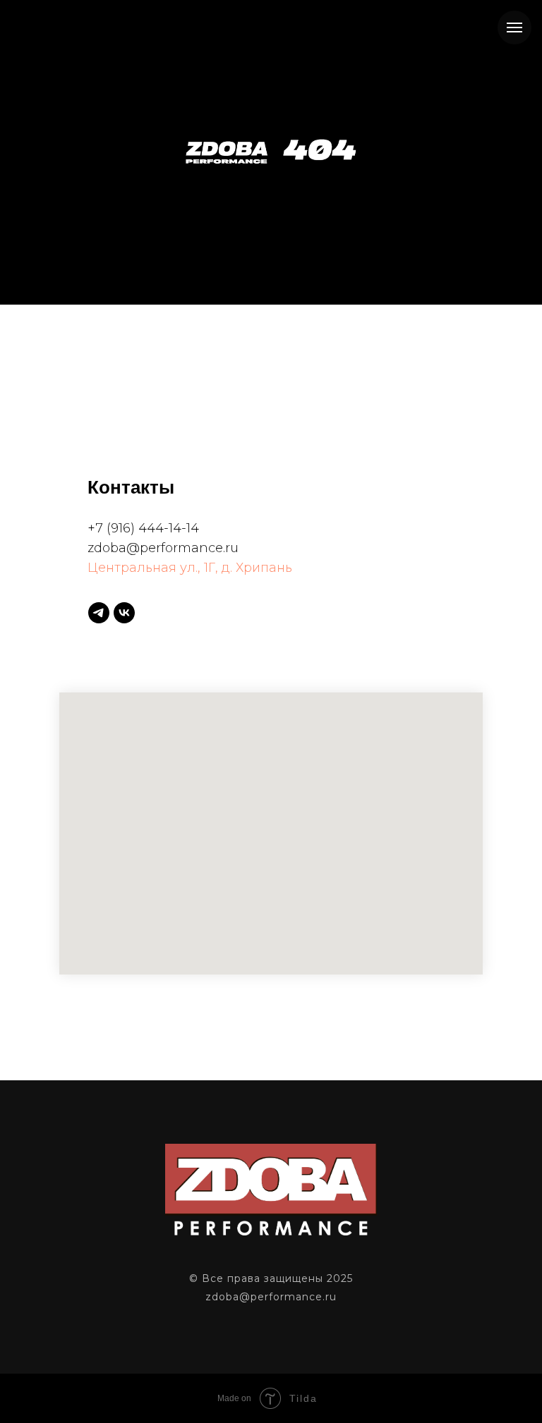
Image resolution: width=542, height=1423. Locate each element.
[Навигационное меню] (514, 27)
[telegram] (98, 612)
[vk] (124, 612)
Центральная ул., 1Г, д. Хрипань (190, 567)
